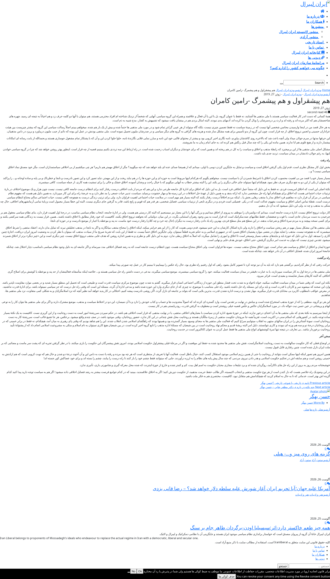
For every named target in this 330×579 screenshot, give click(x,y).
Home (326, 90)
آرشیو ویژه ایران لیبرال (289, 90)
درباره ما (319, 546)
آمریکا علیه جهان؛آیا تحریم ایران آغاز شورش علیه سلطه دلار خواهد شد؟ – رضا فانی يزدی (241, 488)
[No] (129, 572)
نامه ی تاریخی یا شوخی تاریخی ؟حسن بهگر (295, 383)
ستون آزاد (305, 460)
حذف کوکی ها (227, 576)
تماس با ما (318, 550)
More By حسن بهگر (312, 403)
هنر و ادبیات (302, 495)
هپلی (306, 409)
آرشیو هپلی (323, 409)
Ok (140, 571)
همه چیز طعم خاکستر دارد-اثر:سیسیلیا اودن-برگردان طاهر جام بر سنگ (260, 527)
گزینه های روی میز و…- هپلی (302, 453)
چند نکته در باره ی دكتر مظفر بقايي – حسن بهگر (295, 387)
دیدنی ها (319, 559)
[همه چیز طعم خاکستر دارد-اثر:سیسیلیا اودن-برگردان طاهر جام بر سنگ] (321, 506)
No (133, 571)
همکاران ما (318, 554)
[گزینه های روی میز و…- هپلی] (314, 427)
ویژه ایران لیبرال (311, 90)
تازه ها (313, 409)
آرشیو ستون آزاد (321, 460)
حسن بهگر (319, 396)
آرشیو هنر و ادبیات (319, 495)
